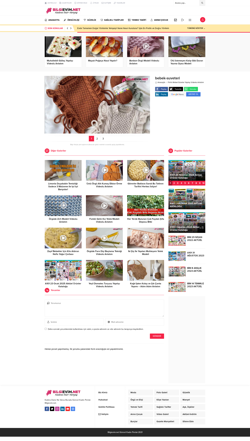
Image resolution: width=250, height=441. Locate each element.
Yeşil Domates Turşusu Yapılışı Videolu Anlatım (104, 285)
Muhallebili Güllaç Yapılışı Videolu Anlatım (60, 62)
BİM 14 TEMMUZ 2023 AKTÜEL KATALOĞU (195, 286)
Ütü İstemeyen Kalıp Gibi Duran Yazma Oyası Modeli (187, 62)
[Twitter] (52, 409)
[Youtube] (68, 409)
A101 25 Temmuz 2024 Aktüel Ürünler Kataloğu (186, 176)
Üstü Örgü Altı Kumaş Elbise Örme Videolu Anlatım (104, 185)
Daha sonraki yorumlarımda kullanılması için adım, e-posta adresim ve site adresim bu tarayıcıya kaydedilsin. (96, 329)
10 (203, 183)
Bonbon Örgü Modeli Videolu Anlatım (144, 62)
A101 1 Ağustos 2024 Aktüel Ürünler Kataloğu (184, 228)
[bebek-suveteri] (97, 132)
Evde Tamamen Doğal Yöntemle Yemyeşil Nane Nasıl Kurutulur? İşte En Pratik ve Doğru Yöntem (123, 28)
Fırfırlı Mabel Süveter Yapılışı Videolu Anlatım (186, 82)
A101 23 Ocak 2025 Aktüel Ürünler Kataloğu (63, 285)
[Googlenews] (73, 409)
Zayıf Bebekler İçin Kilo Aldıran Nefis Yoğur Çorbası (63, 253)
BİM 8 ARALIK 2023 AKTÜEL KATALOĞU (194, 271)
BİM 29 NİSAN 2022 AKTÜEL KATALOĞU (194, 240)
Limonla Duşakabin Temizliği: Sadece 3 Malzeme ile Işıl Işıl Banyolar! (63, 186)
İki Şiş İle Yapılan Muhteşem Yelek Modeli (145, 253)
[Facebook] (47, 409)
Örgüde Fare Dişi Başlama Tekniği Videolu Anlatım (104, 253)
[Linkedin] (62, 409)
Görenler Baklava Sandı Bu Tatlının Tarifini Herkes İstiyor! (145, 185)
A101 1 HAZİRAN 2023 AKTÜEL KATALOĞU (186, 205)
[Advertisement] (180, 122)
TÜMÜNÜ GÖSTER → (196, 28)
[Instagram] (57, 409)
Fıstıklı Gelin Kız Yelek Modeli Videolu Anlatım (104, 220)
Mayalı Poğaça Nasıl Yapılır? (102, 60)
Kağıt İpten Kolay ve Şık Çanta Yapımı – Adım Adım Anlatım (145, 285)
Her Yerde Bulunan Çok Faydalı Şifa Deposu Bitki (145, 220)
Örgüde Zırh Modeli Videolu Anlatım (63, 220)
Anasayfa (161, 82)
